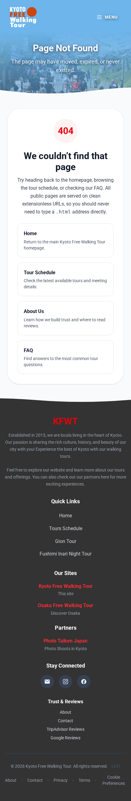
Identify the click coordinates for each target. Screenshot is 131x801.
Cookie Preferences (113, 780)
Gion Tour (65, 541)
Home (65, 516)
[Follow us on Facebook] (83, 681)
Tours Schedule (65, 528)
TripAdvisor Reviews (65, 729)
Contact (65, 720)
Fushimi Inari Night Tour (65, 554)
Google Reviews (65, 737)
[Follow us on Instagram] (65, 681)
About (65, 712)
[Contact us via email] (47, 681)
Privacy (61, 780)
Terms (84, 780)
